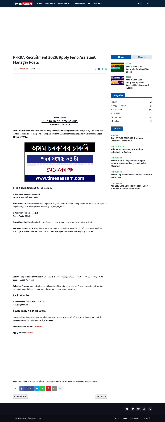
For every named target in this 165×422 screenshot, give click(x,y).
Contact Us (134, 418)
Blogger (132, 102)
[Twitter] (102, 69)
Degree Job (22, 381)
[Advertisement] (82, 29)
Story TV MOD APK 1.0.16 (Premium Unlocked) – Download (127, 139)
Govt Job (31, 381)
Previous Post (21, 396)
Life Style (132, 113)
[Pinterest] (48, 388)
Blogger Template (132, 106)
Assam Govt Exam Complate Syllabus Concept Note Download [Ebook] (137, 84)
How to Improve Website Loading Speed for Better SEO (131, 176)
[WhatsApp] (106, 69)
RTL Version (147, 418)
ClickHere (38, 326)
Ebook (121, 57)
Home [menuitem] (39, 3)
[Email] (54, 388)
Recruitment (41, 381)
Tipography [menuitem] (79, 3)
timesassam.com (34, 418)
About (125, 418)
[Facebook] (99, 69)
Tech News (132, 117)
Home (117, 418)
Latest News (132, 110)
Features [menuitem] (49, 3)
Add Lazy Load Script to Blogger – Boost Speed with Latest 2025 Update (129, 187)
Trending (132, 121)
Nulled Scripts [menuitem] (95, 3)
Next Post (100, 396)
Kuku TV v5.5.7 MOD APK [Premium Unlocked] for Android (127, 150)
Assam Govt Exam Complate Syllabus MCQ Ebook (137, 69)
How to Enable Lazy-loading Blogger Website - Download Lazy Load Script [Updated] (128, 163)
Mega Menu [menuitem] (63, 3)
